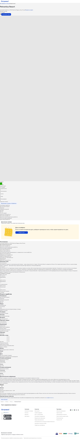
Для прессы (27, 416)
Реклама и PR (59, 419)
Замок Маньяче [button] (3, 249)
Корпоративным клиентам (62, 414)
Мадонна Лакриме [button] (4, 256)
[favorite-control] (0, 14)
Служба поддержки (38, 412)
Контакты (26, 412)
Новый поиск (12, 3)
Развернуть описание (5, 273)
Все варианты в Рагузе (5, 3)
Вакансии (26, 414)
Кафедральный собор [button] (4, 255)
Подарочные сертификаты (40, 425)
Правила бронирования (39, 419)
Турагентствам (59, 412)
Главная (2, 401)
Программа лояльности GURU (40, 423)
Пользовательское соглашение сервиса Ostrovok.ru (45, 421)
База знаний (37, 410)
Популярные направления (40, 416)
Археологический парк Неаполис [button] (7, 247)
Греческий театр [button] (3, 245)
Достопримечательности (5, 244)
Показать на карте (29, 10)
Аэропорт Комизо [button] (4, 260)
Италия (6, 401)
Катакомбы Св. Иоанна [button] (5, 257)
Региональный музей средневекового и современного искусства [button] (14, 252)
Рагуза (11, 401)
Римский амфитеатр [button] (4, 248)
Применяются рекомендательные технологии (32, 438)
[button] (40, 27)
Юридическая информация (40, 418)
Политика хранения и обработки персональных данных (12, 438)
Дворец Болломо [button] (3, 253)
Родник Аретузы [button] (3, 251)
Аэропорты (2, 258)
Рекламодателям (60, 418)
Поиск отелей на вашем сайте (62, 416)
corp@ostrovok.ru (50, 397)
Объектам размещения (61, 410)
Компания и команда (29, 410)
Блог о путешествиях (39, 414)
